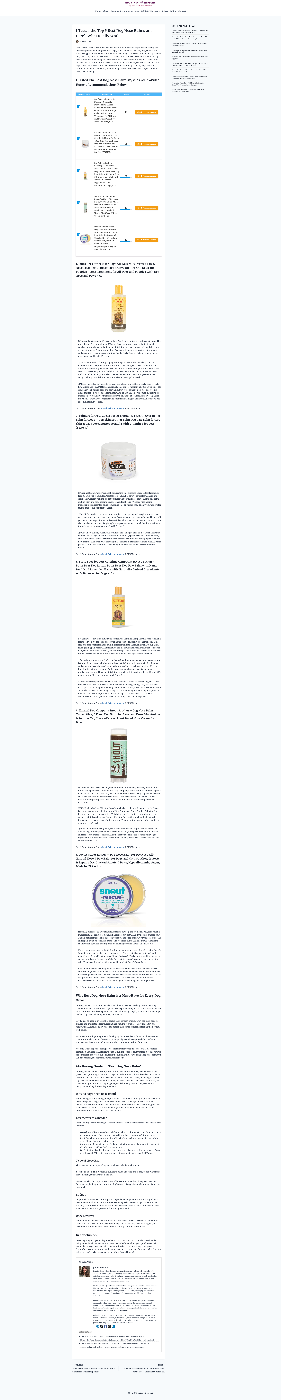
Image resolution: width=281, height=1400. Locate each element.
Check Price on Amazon (146, 112)
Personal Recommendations (125, 11)
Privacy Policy (169, 11)
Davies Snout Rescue (92, 854)
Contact (182, 11)
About (106, 11)
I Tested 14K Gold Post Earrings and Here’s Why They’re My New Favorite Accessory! (112, 1336)
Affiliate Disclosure (150, 11)
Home (98, 11)
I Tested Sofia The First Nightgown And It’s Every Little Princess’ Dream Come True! (112, 1347)
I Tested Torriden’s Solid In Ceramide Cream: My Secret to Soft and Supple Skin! (144, 1368)
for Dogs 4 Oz (105, 573)
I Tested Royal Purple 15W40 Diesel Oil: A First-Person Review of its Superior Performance (114, 1343)
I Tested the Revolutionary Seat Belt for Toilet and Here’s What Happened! (93, 1368)
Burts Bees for (88, 264)
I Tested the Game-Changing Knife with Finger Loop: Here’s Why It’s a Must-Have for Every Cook (117, 1340)
